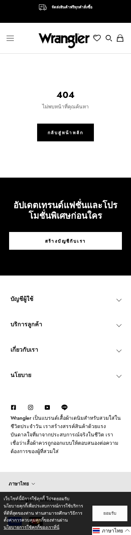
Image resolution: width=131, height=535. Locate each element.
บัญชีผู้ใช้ (22, 299)
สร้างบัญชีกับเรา (65, 241)
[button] (111, 531)
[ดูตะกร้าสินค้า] (120, 38)
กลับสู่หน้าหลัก (65, 132)
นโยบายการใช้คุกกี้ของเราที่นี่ (31, 527)
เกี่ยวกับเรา (24, 349)
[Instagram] (30, 407)
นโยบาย (21, 375)
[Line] (68, 407)
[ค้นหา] (108, 38)
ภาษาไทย (19, 483)
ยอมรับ (109, 513)
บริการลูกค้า (26, 324)
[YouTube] (47, 407)
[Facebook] (13, 407)
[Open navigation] (10, 38)
